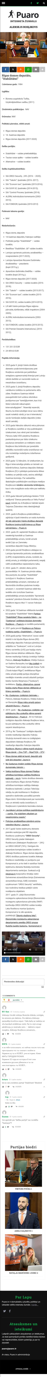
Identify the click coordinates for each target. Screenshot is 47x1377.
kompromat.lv (35, 926)
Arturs (18, 1100)
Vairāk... (34, 1305)
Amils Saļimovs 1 (24, 1231)
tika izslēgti (34, 663)
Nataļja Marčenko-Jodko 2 (23, 1273)
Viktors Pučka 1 (23, 1189)
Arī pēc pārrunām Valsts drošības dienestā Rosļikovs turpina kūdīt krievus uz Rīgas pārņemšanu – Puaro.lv (24, 524)
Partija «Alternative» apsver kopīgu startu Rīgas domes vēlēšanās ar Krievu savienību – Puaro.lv (23, 688)
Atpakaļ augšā (22, 1369)
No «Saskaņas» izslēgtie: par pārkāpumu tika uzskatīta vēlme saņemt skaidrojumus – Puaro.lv (24, 713)
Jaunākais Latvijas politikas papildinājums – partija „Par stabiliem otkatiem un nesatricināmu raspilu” (25, 813)
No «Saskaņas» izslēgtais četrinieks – (22, 695)
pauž (8, 503)
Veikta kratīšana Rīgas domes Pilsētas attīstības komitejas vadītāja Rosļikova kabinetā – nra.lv (23, 775)
